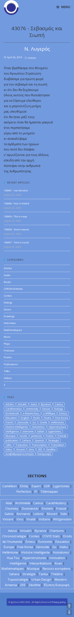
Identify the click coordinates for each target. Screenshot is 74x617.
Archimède (22, 503)
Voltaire (44, 519)
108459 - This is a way (15, 216)
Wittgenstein (62, 519)
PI (35, 491)
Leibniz (38, 514)
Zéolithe (34, 585)
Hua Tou (13, 558)
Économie (45, 542)
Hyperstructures (34, 558)
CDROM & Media (13, 288)
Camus (59, 404)
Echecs (63, 413)
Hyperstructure (57, 426)
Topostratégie (17, 579)
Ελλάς (24, 486)
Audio (7, 275)
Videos (8, 378)
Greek (43, 422)
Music (7, 336)
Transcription (39, 445)
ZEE (40, 449)
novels (23, 436)
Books (7, 282)
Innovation (57, 558)
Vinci (31, 449)
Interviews (10, 323)
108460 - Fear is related (16, 203)
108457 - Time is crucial (16, 242)
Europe (9, 547)
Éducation (62, 542)
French (9, 422)
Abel (9, 503)
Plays (7, 343)
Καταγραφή (44, 454)
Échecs (30, 542)
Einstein (47, 508)
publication (12, 440)
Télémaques (49, 491)
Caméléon (9, 486)
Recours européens (56, 569)
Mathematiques (13, 330)
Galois (9, 514)
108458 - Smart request (16, 229)
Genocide (22, 422)
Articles (32, 58)
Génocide (42, 547)
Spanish (39, 440)
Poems (8, 357)
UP (69, 606)
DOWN (69, 612)
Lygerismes (61, 486)
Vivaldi (30, 519)
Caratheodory (14, 408)
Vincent (20, 449)
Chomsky (11, 508)
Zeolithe (51, 449)
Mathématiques (12, 569)
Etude (36, 417)
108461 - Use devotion (16, 190)
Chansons (57, 531)
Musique (11, 436)
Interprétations (40, 563)
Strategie (53, 440)
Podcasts (9, 350)
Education (11, 417)
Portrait (62, 436)
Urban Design (41, 579)
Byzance (46, 404)
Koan (58, 563)
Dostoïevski (30, 508)
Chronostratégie (14, 536)
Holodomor (38, 426)
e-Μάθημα (49, 413)
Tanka (43, 574)
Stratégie (28, 574)
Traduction (22, 445)
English (25, 417)
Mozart (52, 514)
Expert (36, 486)
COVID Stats (51, 536)
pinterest (36, 436)
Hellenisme (57, 422)
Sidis (64, 514)
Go (34, 422)
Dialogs (8, 302)
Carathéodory (56, 503)
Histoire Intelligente (17, 426)
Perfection (23, 491)
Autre (34, 404)
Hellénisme (10, 552)
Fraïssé (61, 508)
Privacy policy (59, 602)
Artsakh (22, 404)
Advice (12, 531)
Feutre (47, 417)
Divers (7, 309)
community (32, 408)
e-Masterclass (31, 413)
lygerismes (54, 431)
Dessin (46, 408)
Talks (7, 371)
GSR (47, 486)
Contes (8, 295)
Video (9, 449)
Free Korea (61, 417)
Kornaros (23, 514)
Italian (40, 431)
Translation (57, 445)
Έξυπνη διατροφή (56, 585)
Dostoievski (12, 413)
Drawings (9, 316)
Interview (28, 431)
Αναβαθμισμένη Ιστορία (20, 454)
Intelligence (12, 431)
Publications (11, 364)
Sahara (26, 440)
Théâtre (57, 574)
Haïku (64, 547)
